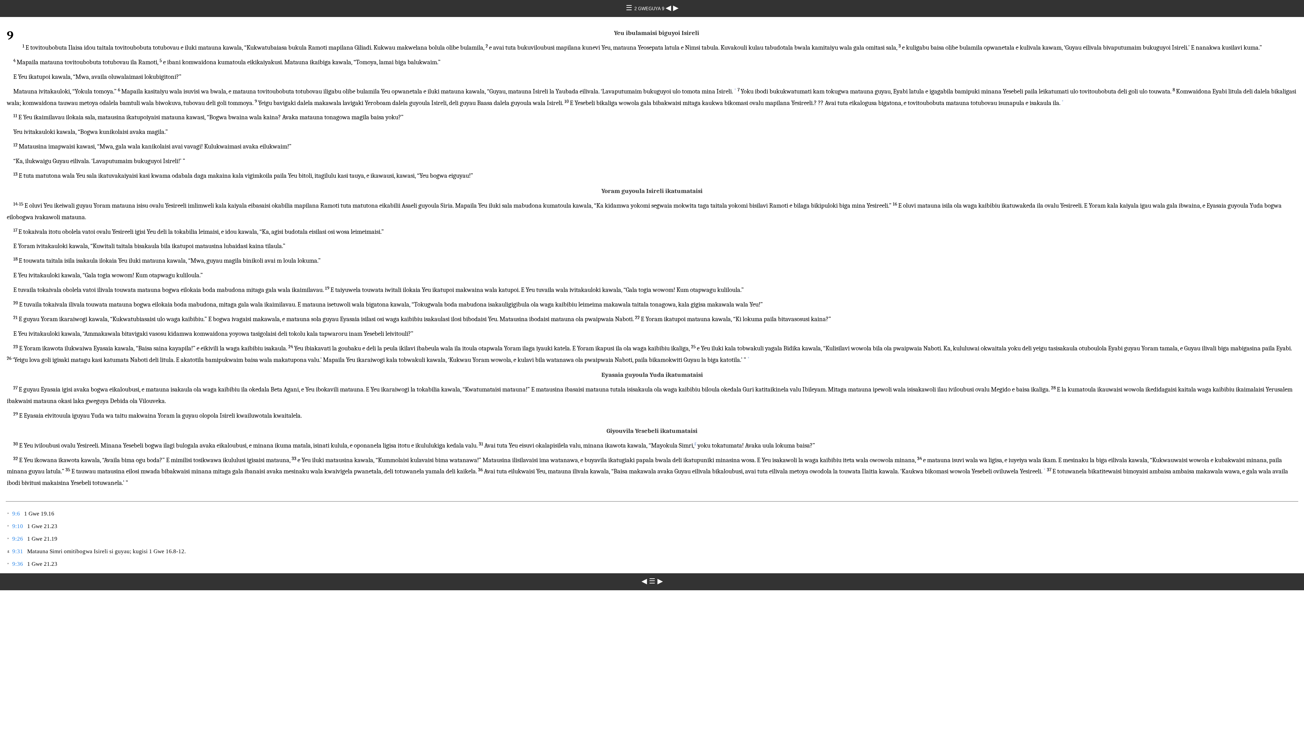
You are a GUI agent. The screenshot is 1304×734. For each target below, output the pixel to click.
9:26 (17, 539)
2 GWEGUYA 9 (650, 8)
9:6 (16, 513)
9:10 (17, 526)
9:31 (17, 551)
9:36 (17, 564)
